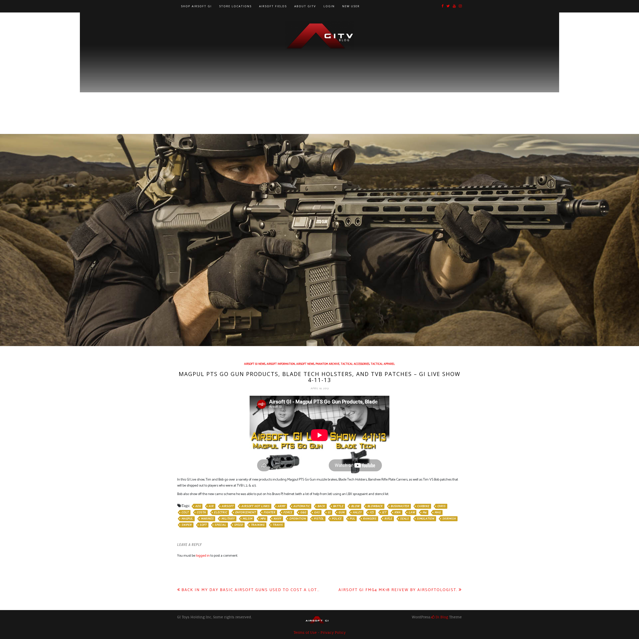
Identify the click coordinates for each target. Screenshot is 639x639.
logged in (203, 556)
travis (278, 525)
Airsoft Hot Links (255, 506)
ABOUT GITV (305, 6)
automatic (301, 506)
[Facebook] (443, 6)
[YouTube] (454, 6)
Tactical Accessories (355, 364)
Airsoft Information (281, 364)
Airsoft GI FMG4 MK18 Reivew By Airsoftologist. (398, 590)
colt (185, 512)
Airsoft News (305, 364)
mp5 (263, 518)
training (258, 525)
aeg (198, 506)
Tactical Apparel (383, 364)
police (337, 518)
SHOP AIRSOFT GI (196, 6)
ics (372, 512)
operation (297, 518)
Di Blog (441, 617)
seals (404, 518)
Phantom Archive (327, 364)
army (281, 506)
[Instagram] (460, 6)
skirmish (449, 518)
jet (384, 512)
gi (329, 512)
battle (338, 506)
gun (341, 512)
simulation (425, 518)
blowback (375, 506)
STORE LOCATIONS (235, 6)
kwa (397, 512)
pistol (319, 518)
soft (203, 525)
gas (317, 512)
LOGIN (329, 6)
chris (441, 506)
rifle (388, 518)
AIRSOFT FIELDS (273, 6)
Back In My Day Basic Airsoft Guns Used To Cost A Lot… (250, 590)
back (321, 506)
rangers (369, 518)
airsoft (228, 506)
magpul (187, 518)
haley (357, 512)
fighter (269, 512)
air (211, 506)
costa (201, 512)
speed (238, 525)
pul (352, 518)
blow (355, 506)
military (227, 518)
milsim (247, 518)
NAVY (277, 518)
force (287, 512)
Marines (207, 518)
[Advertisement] (319, 88)
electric (220, 512)
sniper (186, 525)
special (220, 525)
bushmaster (400, 506)
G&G (303, 512)
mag (438, 512)
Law (412, 512)
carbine (423, 506)
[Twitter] (448, 6)
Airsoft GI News (254, 364)
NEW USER (351, 6)
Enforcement (245, 512)
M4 (425, 512)
